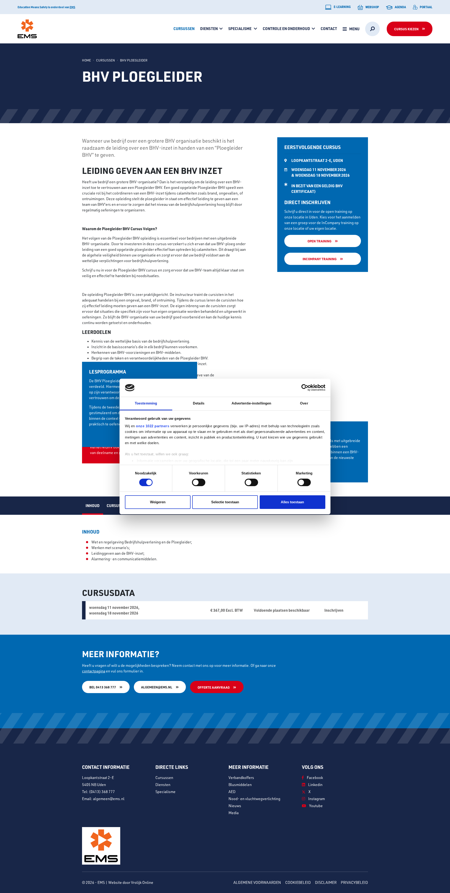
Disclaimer (326, 882)
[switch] (198, 482)
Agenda (400, 7)
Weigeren (157, 502)
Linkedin (315, 784)
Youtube (315, 805)
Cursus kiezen (406, 29)
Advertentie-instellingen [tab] (251, 403)
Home (86, 60)
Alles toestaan (292, 502)
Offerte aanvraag (214, 687)
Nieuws (235, 805)
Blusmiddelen (240, 784)
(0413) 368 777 (102, 791)
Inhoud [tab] (93, 505)
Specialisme (240, 28)
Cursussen (184, 28)
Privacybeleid (354, 882)
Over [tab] (304, 403)
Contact (329, 28)
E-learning (342, 6)
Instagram (316, 798)
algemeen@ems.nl (156, 687)
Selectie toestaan (225, 502)
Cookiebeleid (298, 882)
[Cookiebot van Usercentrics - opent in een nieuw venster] (304, 387)
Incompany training (320, 259)
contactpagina (93, 671)
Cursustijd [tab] (118, 505)
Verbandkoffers (241, 777)
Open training (319, 241)
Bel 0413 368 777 (102, 687)
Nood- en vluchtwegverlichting (254, 798)
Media (234, 812)
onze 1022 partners (152, 426)
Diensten (209, 28)
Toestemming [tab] (146, 403)
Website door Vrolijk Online (130, 882)
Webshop (372, 7)
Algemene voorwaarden (257, 882)
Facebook (314, 777)
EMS (72, 7)
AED (232, 791)
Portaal (426, 7)
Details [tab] (198, 403)
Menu (354, 28)
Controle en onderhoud (286, 28)
